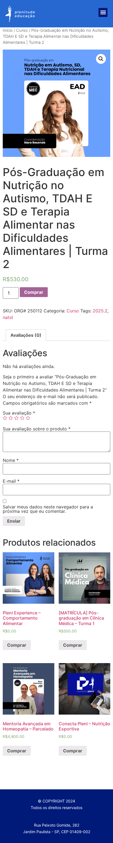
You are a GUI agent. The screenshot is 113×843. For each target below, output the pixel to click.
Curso (22, 30)
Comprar (33, 292)
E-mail (11, 481)
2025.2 (100, 310)
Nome (11, 460)
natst (8, 317)
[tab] (26, 335)
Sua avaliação (19, 413)
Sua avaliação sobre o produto (36, 429)
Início (8, 30)
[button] (103, 12)
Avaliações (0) (25, 335)
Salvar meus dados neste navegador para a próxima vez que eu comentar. (48, 509)
